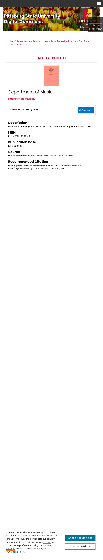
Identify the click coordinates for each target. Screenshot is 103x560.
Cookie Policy (18, 551)
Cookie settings (80, 546)
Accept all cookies (80, 538)
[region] (51, 542)
